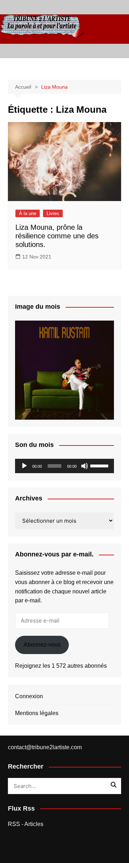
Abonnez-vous (42, 645)
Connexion (29, 696)
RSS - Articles (25, 824)
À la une (27, 213)
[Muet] (84, 466)
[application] (64, 466)
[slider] (100, 465)
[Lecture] (24, 466)
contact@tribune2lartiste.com (45, 747)
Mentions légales (36, 713)
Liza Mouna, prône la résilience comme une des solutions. (57, 235)
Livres (53, 213)
